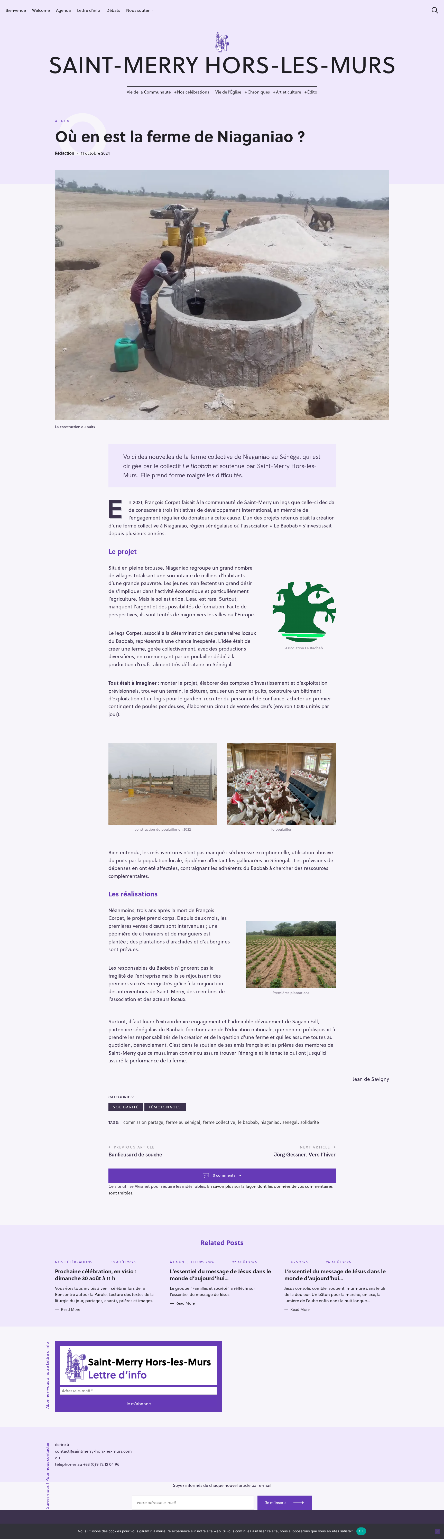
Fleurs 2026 (202, 1261)
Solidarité (125, 1107)
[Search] (433, 10)
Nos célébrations (193, 92)
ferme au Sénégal (183, 1122)
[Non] (437, 1531)
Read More (70, 1309)
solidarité (309, 1122)
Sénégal (290, 1122)
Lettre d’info (88, 10)
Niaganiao (270, 1122)
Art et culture (288, 92)
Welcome (41, 10)
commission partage (143, 1122)
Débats (113, 10)
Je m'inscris (275, 1502)
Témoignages (165, 1107)
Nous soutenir (139, 10)
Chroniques (258, 92)
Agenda (63, 10)
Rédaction (64, 153)
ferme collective (219, 1122)
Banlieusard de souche (135, 1154)
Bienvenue (16, 10)
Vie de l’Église (228, 92)
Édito (312, 92)
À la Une (63, 121)
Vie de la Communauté (149, 92)
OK (361, 1531)
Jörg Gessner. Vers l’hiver (305, 1154)
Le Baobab (248, 1122)
